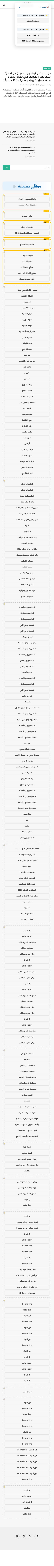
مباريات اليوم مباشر (27, 942)
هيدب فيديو (27, 414)
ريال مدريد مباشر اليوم (27, 1182)
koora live (27, 1246)
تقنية (27, 525)
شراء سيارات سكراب (27, 1107)
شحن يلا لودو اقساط (27, 648)
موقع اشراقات (27, 267)
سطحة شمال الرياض (27, 1077)
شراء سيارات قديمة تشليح (27, 1136)
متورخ (27, 373)
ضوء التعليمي (27, 255)
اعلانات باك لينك (27, 913)
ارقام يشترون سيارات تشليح (27, 1124)
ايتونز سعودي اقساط (27, 643)
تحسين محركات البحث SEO (27, 233)
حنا (27, 820)
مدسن (27, 378)
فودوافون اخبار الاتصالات (27, 519)
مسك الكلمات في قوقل (27, 290)
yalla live (27, 1205)
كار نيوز (27, 355)
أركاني (27, 443)
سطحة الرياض (27, 1053)
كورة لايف (27, 1316)
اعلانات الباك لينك (27, 513)
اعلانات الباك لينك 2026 (27, 549)
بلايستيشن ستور (27, 784)
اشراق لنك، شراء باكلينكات (27, 508)
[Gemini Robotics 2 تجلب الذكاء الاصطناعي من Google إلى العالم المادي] (44, 151)
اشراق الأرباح (27, 473)
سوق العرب (27, 866)
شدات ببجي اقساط (27, 607)
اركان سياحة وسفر (27, 279)
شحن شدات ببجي (27, 749)
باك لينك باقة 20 (27, 872)
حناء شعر (27, 814)
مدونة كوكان (27, 343)
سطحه (27, 1059)
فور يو (27, 743)
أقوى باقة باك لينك (27, 884)
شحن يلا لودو (27, 761)
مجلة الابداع (27, 390)
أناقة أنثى (27, 367)
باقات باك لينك (27, 502)
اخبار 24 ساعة (27, 584)
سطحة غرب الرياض (27, 1083)
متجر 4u (27, 702)
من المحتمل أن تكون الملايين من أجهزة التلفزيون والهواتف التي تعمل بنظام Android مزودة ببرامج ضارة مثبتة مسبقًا (27, 77)
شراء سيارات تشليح (27, 1112)
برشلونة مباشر (27, 948)
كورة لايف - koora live (27, 1450)
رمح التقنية (27, 420)
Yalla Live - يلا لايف (27, 1269)
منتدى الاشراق (27, 543)
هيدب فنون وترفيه (27, 590)
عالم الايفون (27, 337)
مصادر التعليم (27, 561)
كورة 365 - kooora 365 (27, 1287)
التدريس (27, 531)
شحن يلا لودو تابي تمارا (27, 719)
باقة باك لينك (27, 227)
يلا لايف (27, 1171)
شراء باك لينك (27, 484)
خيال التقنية (27, 313)
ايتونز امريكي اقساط (27, 731)
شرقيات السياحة (27, 461)
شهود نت (27, 438)
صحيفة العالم (27, 596)
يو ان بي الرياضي (27, 573)
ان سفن (27, 302)
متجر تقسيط (27, 672)
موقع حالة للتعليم (27, 578)
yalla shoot (27, 936)
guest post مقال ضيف (27, 860)
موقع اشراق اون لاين (27, 273)
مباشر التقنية (27, 449)
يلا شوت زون (27, 1502)
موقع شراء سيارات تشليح (27, 1118)
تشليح (27, 1101)
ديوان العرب (27, 902)
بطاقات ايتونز (27, 778)
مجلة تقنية (27, 567)
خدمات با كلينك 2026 (27, 890)
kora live (27, 1310)
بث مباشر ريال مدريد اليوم (27, 1165)
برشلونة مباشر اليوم (27, 1187)
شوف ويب (27, 319)
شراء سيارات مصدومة (27, 1130)
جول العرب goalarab (27, 1159)
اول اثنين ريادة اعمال (27, 199)
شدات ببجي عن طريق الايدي (27, 708)
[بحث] (4, 5)
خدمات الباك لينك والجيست (27, 848)
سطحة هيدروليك (27, 1071)
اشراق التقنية (27, 296)
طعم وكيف (27, 432)
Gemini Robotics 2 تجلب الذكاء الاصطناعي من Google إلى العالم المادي (21, 150)
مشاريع (27, 907)
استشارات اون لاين (27, 402)
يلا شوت (27, 930)
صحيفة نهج (27, 349)
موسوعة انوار (27, 467)
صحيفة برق (27, 261)
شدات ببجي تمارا (27, 613)
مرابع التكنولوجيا (27, 308)
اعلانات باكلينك (27, 919)
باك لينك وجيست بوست (27, 555)
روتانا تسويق (27, 384)
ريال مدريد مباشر (27, 954)
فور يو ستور (27, 696)
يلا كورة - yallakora (27, 1281)
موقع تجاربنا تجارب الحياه (27, 896)
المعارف (27, 408)
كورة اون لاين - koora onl (27, 1275)
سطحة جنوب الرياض (27, 1089)
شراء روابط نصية (27, 496)
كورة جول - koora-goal (27, 1228)
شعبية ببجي (27, 773)
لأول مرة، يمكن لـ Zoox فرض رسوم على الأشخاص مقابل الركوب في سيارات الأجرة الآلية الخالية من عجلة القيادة (19, 134)
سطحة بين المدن (27, 1065)
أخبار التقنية (47, 68)
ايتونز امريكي (27, 637)
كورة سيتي (27, 1153)
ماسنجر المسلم (27, 244)
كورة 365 (27, 1147)
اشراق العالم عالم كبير (27, 537)
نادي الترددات (27, 396)
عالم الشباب (27, 216)
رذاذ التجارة (27, 426)
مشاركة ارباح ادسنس (27, 205)
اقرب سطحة (27, 1095)
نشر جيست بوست (27, 854)
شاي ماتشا (27, 832)
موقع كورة (27, 1391)
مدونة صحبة (27, 455)
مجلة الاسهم (27, 325)
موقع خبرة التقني (27, 361)
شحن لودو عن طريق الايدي (27, 767)
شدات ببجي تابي (27, 625)
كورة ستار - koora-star (27, 1222)
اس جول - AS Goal (27, 1293)
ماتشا (27, 826)
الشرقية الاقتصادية (27, 331)
